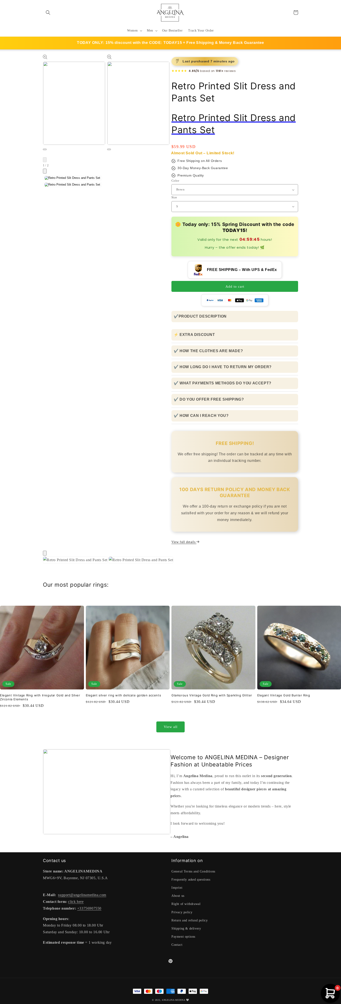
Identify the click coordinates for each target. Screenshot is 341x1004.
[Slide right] (45, 171)
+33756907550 (89, 908)
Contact (176, 944)
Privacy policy (181, 912)
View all (170, 727)
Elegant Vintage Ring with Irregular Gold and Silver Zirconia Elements (40, 697)
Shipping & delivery (186, 928)
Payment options (183, 936)
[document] (170, 561)
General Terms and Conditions (193, 871)
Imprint (176, 887)
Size (174, 197)
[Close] (45, 553)
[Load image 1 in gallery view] (72, 178)
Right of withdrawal (185, 904)
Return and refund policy (189, 920)
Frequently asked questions (190, 879)
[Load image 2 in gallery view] (72, 184)
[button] (48, 12)
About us (177, 896)
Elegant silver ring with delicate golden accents (123, 695)
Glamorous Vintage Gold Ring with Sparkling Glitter (211, 695)
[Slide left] (45, 159)
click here (76, 902)
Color (175, 180)
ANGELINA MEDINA (173, 1000)
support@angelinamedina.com (82, 895)
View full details (183, 542)
